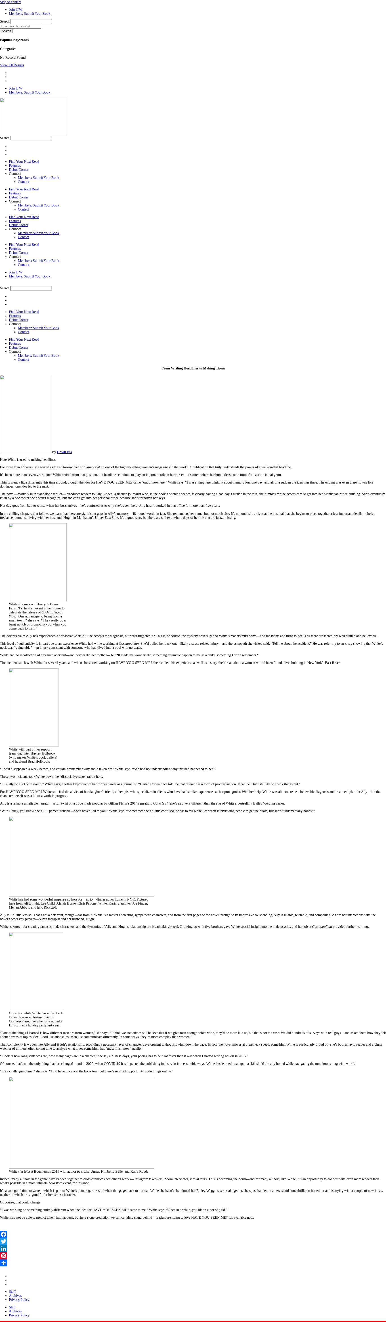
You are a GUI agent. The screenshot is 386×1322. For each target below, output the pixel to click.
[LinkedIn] (193, 1248)
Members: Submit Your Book (38, 177)
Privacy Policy (19, 1299)
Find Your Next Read (24, 161)
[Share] (193, 1262)
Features (15, 165)
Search (5, 21)
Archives (15, 1295)
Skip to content (10, 2)
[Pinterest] (193, 1255)
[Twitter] (193, 1241)
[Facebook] (193, 1234)
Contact (23, 181)
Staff (12, 1291)
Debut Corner (18, 169)
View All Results (12, 65)
